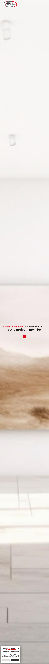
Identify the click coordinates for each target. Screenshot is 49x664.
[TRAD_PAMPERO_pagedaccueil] (10, 7)
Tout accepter (15, 660)
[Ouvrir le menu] (47, 3)
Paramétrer (6, 660)
